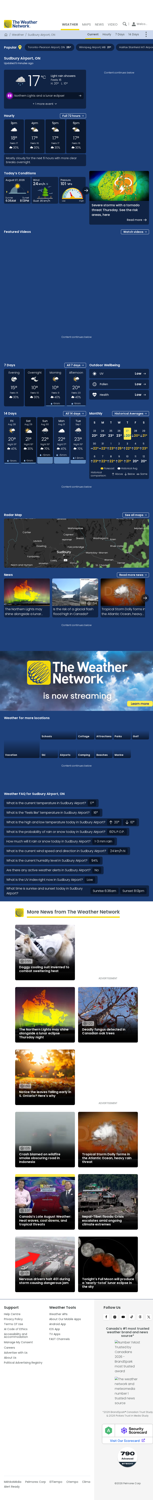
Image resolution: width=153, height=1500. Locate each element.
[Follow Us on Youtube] (123, 1317)
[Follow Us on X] (148, 1317)
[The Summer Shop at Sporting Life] (140, 749)
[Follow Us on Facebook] (106, 1317)
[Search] (125, 24)
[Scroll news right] (145, 598)
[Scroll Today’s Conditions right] (86, 190)
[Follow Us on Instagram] (115, 1317)
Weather (18, 35)
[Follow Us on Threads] (140, 1317)
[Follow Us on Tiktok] (132, 1317)
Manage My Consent (18, 1342)
